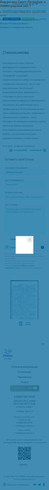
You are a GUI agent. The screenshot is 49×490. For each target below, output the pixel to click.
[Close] (30, 239)
